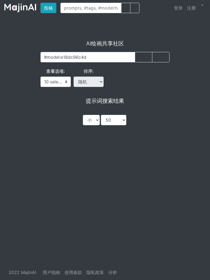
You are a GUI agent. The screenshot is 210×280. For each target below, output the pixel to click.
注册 (191, 8)
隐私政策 (95, 272)
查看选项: (55, 71)
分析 (112, 272)
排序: (89, 71)
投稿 (50, 8)
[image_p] (134, 8)
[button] (202, 5)
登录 (178, 8)
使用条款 (73, 272)
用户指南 (51, 272)
